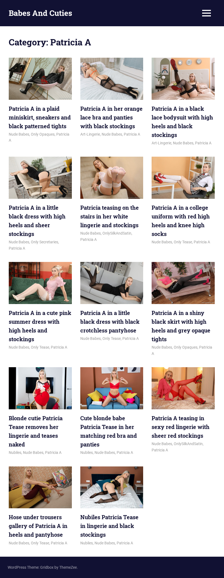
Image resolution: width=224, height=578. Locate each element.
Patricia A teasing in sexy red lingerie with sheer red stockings (181, 426)
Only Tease (183, 242)
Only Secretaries (44, 242)
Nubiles (15, 452)
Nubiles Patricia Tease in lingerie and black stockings (109, 525)
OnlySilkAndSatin (116, 233)
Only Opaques (43, 134)
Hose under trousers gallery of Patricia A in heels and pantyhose (38, 525)
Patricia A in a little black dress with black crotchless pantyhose (110, 321)
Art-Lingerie (90, 134)
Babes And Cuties (40, 13)
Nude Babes (19, 134)
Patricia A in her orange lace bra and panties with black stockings (111, 117)
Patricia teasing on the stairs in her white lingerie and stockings (109, 216)
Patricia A (132, 134)
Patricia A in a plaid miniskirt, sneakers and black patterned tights (40, 117)
